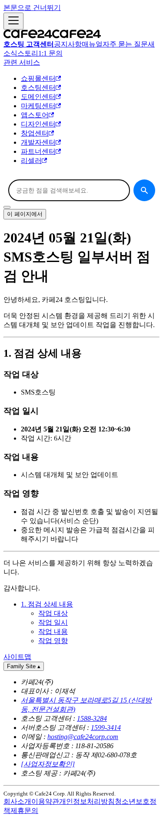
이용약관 (45, 801)
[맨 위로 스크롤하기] (6, 207)
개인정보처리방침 (87, 801)
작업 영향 (53, 640)
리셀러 (31, 160)
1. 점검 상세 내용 (47, 604)
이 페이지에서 (25, 214)
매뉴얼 (92, 44)
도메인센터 (38, 96)
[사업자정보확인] (48, 764)
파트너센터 (38, 151)
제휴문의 (24, 810)
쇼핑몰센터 (38, 78)
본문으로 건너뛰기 (32, 7)
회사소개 (17, 801)
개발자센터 (38, 142)
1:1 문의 (50, 53)
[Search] (144, 190)
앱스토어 (35, 115)
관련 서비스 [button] (21, 62)
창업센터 (35, 133)
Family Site (23, 666)
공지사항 (68, 44)
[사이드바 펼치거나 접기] (13, 21)
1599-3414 (106, 727)
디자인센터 (38, 124)
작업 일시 (53, 622)
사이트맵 (17, 656)
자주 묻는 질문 (125, 44)
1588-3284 (92, 718)
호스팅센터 (38, 87)
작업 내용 (53, 631)
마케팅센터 (38, 105)
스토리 (27, 53)
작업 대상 (53, 613)
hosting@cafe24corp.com (82, 736)
